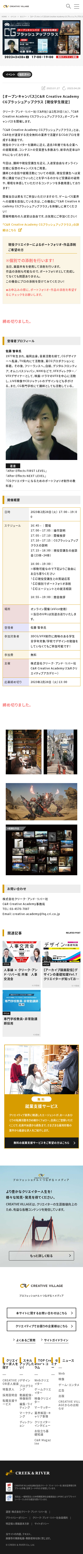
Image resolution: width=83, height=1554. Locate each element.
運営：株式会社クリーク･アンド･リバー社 (26, 1511)
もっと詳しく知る (41, 1255)
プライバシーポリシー (16, 1517)
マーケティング (26, 1414)
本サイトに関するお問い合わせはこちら (41, 1313)
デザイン (25, 1380)
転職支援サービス (10, 1402)
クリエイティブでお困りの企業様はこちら (42, 1326)
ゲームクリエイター (42, 1391)
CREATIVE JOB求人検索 (11, 1382)
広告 (61, 1390)
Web (62, 1373)
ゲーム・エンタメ (69, 1385)
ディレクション (26, 1423)
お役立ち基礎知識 (41, 1432)
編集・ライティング (26, 1405)
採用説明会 (10, 1395)
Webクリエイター (41, 1382)
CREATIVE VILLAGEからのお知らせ (69, 1404)
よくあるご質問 (26, 1340)
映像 (61, 1379)
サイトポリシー (41, 1523)
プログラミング (26, 1387)
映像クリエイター (42, 1400)
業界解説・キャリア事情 (42, 1414)
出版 (61, 1396)
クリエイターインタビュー (42, 1423)
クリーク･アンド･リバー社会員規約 (50, 1517)
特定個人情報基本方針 (17, 1523)
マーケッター (42, 1407)
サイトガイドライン (56, 1340)
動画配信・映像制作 (26, 1396)
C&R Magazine (42, 1441)
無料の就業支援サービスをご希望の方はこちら (42, 1142)
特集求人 (8, 1389)
